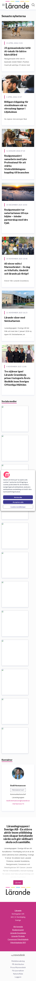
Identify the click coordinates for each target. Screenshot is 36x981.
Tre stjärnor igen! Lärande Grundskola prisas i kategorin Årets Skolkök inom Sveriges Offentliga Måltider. (17, 378)
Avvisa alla (18, 497)
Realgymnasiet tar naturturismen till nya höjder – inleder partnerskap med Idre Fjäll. (16, 216)
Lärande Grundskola (18, 933)
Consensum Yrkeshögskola (18, 939)
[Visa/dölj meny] (3, 5)
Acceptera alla (18, 502)
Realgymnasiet (18, 930)
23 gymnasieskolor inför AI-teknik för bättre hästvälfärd (17, 51)
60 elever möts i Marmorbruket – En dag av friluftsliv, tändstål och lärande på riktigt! (17, 268)
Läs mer (18, 882)
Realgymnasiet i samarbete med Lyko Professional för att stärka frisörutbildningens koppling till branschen (16, 164)
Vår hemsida (18, 926)
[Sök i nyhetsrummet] (33, 4)
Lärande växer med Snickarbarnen (14, 319)
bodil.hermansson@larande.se (18, 800)
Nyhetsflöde (18, 974)
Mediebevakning (18, 961)
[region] (18, 490)
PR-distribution (18, 964)
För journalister (18, 970)
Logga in (18, 977)
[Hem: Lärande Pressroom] (17, 4)
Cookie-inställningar (18, 507)
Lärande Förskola (18, 936)
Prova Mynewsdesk (18, 967)
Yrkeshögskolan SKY (18, 942)
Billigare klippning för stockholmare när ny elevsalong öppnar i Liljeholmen (16, 106)
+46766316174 (18, 804)
